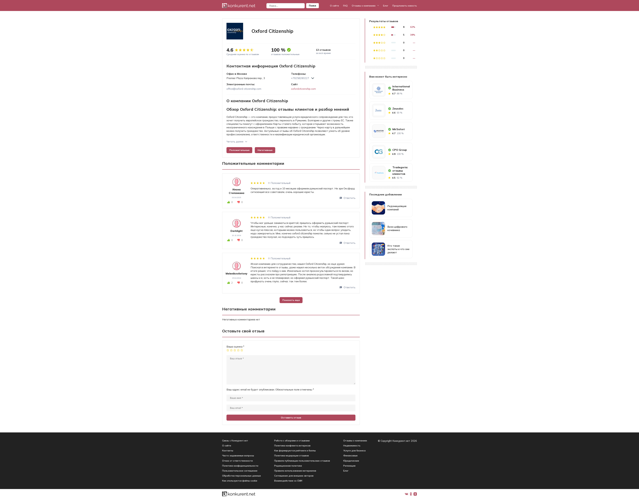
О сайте (334, 5)
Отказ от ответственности (237, 460)
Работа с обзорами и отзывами (292, 440)
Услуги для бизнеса (354, 450)
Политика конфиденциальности (240, 465)
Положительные (239, 150)
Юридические (351, 460)
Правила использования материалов (295, 470)
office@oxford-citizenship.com (243, 88)
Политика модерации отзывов (291, 455)
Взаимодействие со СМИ (288, 480)
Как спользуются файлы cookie (239, 480)
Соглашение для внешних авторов (294, 475)
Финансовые (350, 455)
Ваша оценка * (235, 346)
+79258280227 (300, 78)
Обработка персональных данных (241, 475)
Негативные (265, 150)
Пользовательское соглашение (239, 470)
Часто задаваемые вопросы (238, 455)
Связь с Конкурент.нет (235, 440)
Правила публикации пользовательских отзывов (302, 460)
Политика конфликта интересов (292, 445)
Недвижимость (351, 445)
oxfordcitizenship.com (303, 88)
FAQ (345, 5)
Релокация (349, 465)
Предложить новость (404, 5)
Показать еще (291, 300)
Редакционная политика (288, 465)
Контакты (227, 450)
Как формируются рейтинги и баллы (295, 450)
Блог (385, 5)
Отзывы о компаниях (364, 5)
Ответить (349, 198)
